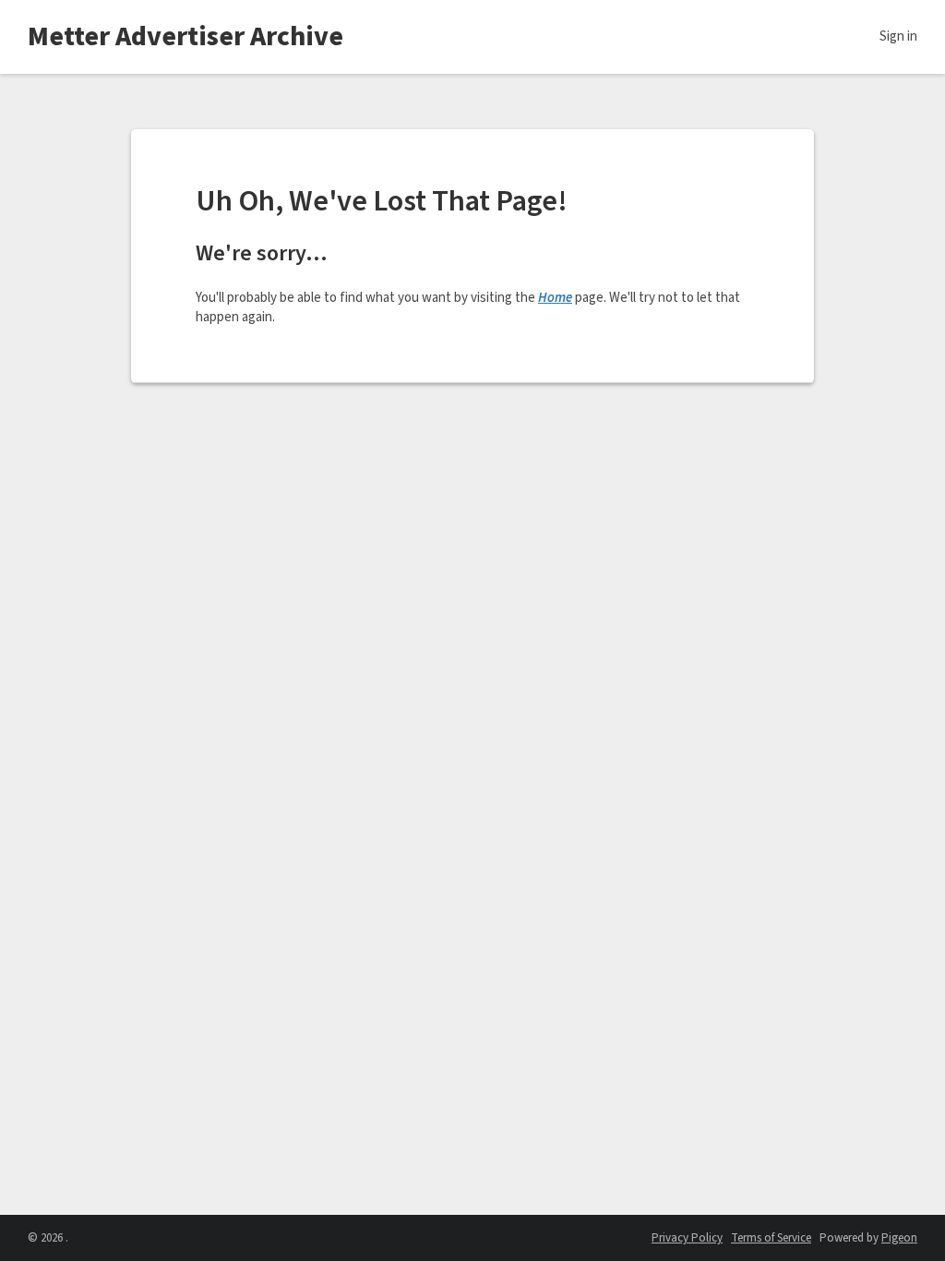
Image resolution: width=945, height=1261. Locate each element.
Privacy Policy (687, 1238)
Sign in (898, 36)
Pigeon (899, 1238)
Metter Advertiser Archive (185, 36)
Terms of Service (771, 1238)
